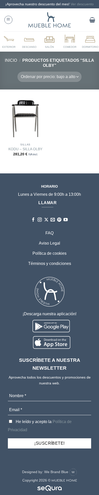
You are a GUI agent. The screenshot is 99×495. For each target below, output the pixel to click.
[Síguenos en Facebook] (33, 220)
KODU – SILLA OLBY (25, 149)
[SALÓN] (49, 41)
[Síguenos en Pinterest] (59, 220)
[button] (8, 20)
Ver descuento (82, 4)
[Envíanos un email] (53, 220)
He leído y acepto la (40, 425)
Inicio (11, 60)
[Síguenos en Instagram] (40, 220)
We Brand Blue (56, 472)
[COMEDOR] (70, 41)
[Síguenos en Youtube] (65, 220)
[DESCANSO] (29, 41)
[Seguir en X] (46, 220)
